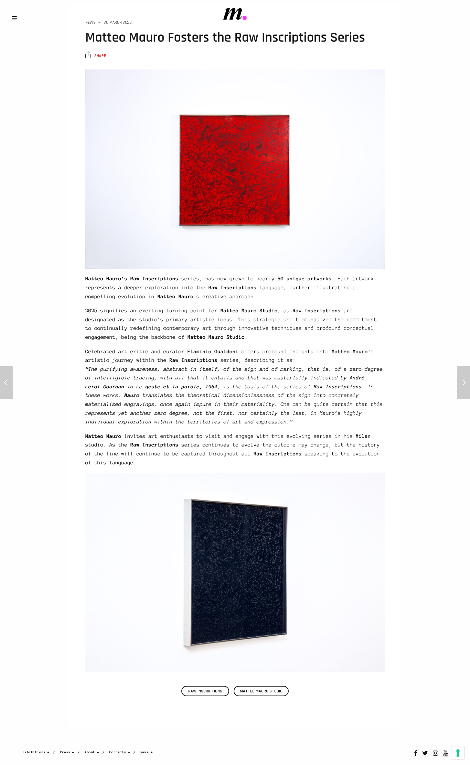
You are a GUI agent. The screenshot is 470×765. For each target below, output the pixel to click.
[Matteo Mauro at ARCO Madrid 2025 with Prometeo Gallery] (6, 382)
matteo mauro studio (261, 691)
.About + (91, 752)
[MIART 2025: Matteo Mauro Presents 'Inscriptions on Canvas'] (463, 382)
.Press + (66, 752)
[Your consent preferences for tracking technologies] (457, 752)
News (90, 22)
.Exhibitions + (35, 752)
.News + (145, 752)
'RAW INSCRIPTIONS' (205, 691)
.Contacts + (118, 752)
